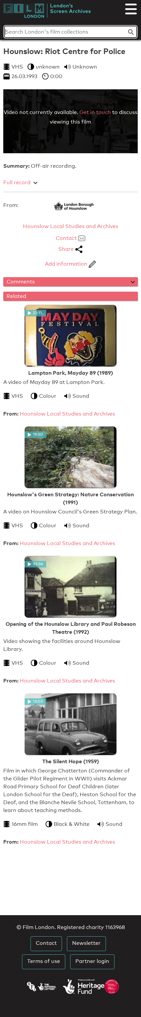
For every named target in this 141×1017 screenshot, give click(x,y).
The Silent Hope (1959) (70, 761)
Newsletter (86, 943)
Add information (67, 264)
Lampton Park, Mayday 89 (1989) (70, 372)
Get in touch (95, 112)
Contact (67, 238)
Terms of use (43, 961)
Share (66, 249)
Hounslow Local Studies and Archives (70, 226)
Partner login (92, 961)
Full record (16, 182)
